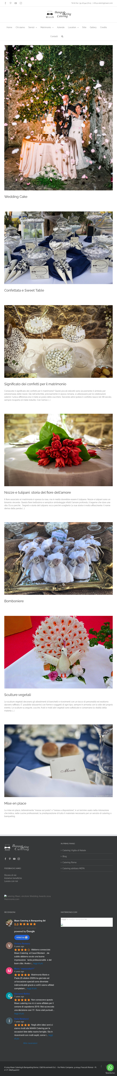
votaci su (20, 937)
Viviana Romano (22, 943)
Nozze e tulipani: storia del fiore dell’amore (37, 492)
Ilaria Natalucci (21, 1018)
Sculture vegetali (17, 695)
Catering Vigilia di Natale (74, 850)
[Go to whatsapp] (110, 1067)
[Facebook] (5, 859)
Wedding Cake (15, 197)
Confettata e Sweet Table (24, 290)
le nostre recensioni (76, 919)
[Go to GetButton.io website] (110, 1073)
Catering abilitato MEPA (73, 868)
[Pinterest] (10, 859)
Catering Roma (69, 862)
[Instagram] (19, 859)
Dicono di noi (10, 875)
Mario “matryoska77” (24, 968)
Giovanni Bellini (22, 993)
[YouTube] (14, 859)
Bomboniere (14, 601)
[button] (62, 36)
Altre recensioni (30, 1043)
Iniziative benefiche (13, 878)
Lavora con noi (11, 881)
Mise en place (15, 803)
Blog (64, 856)
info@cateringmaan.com (103, 3)
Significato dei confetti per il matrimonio (35, 384)
